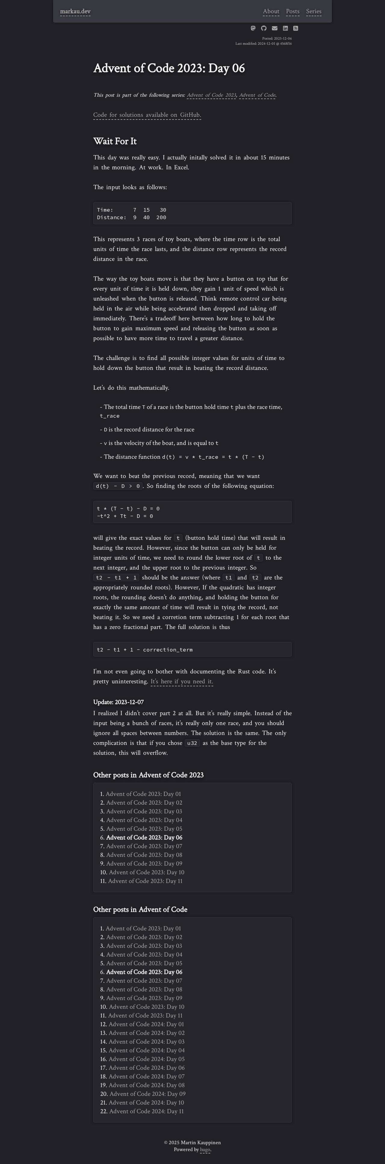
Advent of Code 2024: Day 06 (147, 1067)
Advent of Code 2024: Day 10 (146, 1102)
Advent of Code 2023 (211, 95)
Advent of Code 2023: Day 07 (144, 846)
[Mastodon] (253, 28)
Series (314, 11)
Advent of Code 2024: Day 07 (147, 1076)
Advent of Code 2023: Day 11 (145, 881)
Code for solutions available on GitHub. (147, 114)
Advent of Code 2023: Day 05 (144, 828)
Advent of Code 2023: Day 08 (144, 855)
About (271, 11)
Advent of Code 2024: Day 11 (146, 1111)
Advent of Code (257, 95)
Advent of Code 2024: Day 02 (147, 1033)
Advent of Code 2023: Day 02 (144, 802)
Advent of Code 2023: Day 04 (144, 820)
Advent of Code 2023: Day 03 (144, 811)
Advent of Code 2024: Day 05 (147, 1059)
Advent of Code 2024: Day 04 (147, 1050)
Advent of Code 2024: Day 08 (147, 1085)
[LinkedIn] (285, 28)
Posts (293, 11)
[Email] (274, 28)
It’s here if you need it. (182, 681)
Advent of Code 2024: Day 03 (147, 1041)
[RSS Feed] (296, 28)
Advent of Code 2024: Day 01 (146, 1024)
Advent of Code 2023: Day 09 (144, 863)
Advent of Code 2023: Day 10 (146, 872)
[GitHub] (263, 28)
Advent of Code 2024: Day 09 (147, 1094)
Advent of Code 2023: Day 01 (143, 794)
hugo (205, 1149)
